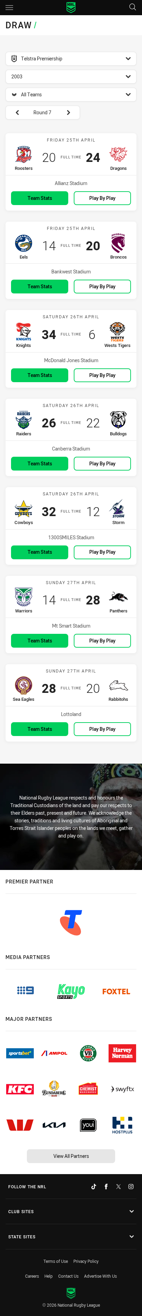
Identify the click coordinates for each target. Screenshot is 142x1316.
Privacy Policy (86, 1261)
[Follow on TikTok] (94, 1186)
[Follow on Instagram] (131, 1186)
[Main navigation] (9, 7)
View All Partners (71, 1156)
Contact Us (68, 1276)
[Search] (132, 7)
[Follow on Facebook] (106, 1186)
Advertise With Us (100, 1276)
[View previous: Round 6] (14, 112)
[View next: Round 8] (72, 112)
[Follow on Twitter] (118, 1186)
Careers (32, 1276)
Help (48, 1276)
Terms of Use (55, 1261)
